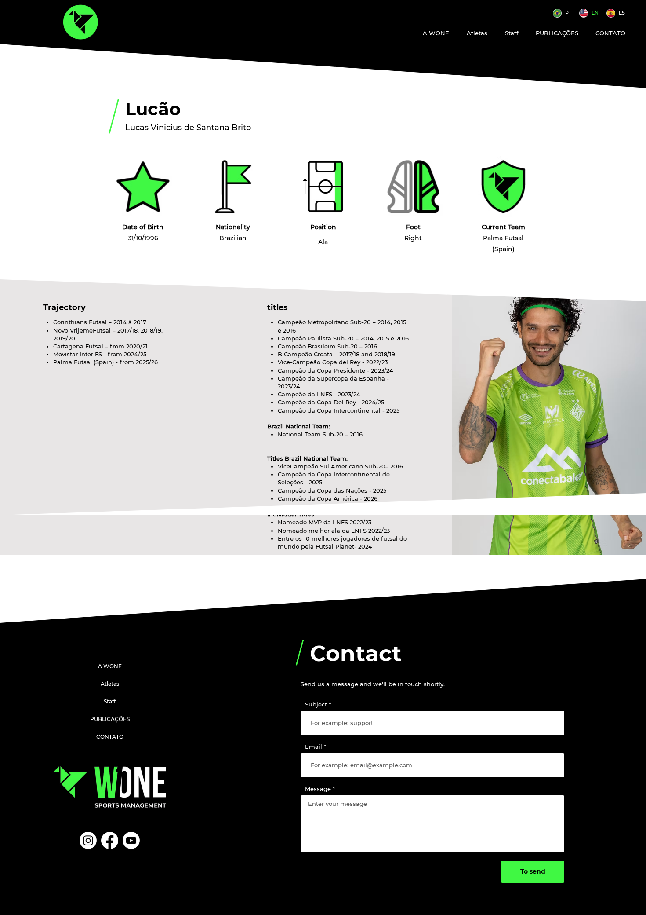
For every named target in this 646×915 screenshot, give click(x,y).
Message (318, 789)
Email (313, 747)
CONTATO (109, 736)
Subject (316, 704)
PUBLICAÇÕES (110, 719)
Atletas (110, 684)
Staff (110, 701)
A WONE (110, 666)
